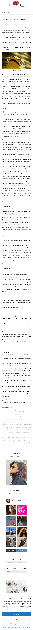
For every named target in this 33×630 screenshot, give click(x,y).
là (10, 159)
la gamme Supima (24, 282)
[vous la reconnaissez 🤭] (22, 521)
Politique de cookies (8, 627)
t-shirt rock (11, 443)
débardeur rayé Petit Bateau (20, 419)
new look (24, 427)
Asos (15, 307)
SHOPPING (17, 417)
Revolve (6, 435)
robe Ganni (13, 435)
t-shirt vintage (21, 443)
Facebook (28, 28)
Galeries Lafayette (11, 214)
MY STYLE (11, 417)
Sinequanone (11, 437)
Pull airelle (10, 430)
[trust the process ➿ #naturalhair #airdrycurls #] (11, 510)
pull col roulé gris (14, 432)
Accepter (16, 614)
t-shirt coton (12, 440)
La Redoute (11, 209)
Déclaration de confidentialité (22, 627)
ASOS (16, 271)
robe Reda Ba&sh (23, 435)
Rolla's (4, 437)
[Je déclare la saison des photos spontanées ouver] (11, 542)
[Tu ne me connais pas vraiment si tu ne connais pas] (11, 532)
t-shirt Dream (21, 440)
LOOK (7, 417)
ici (7, 159)
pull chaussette (20, 430)
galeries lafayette (9, 422)
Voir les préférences (16, 624)
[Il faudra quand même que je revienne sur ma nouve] (22, 532)
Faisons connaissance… (16, 456)
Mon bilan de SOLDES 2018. (13, 20)
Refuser (16, 619)
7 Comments (16, 414)
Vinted (14, 40)
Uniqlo (28, 443)
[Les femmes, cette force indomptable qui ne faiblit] (22, 510)
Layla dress (11, 424)
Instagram (6, 30)
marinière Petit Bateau (23, 424)
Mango (4, 291)
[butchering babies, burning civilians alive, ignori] (11, 521)
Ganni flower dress (22, 422)
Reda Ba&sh (25, 432)
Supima (23, 437)
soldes (18, 437)
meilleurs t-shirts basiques (11, 427)
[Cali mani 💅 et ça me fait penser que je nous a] (22, 542)
